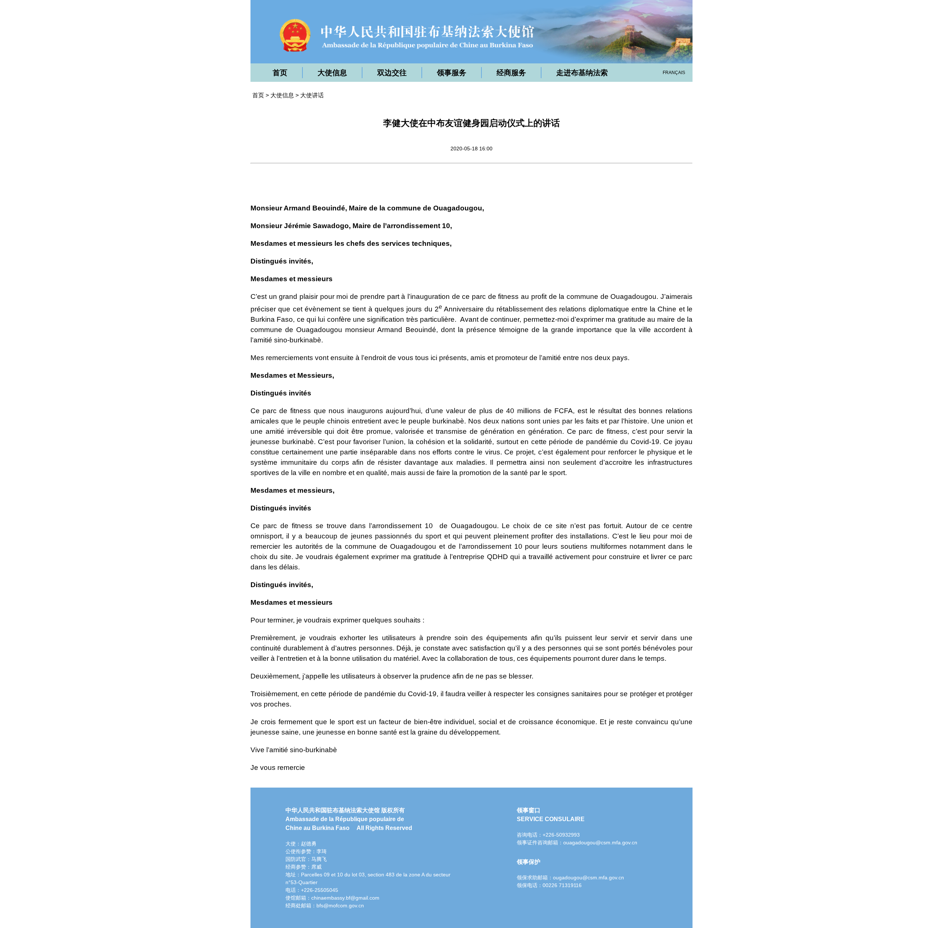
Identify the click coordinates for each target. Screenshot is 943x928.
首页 (280, 73)
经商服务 (511, 73)
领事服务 (451, 73)
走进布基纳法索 (582, 73)
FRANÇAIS (674, 72)
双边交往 (392, 73)
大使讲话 (312, 95)
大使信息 (332, 73)
